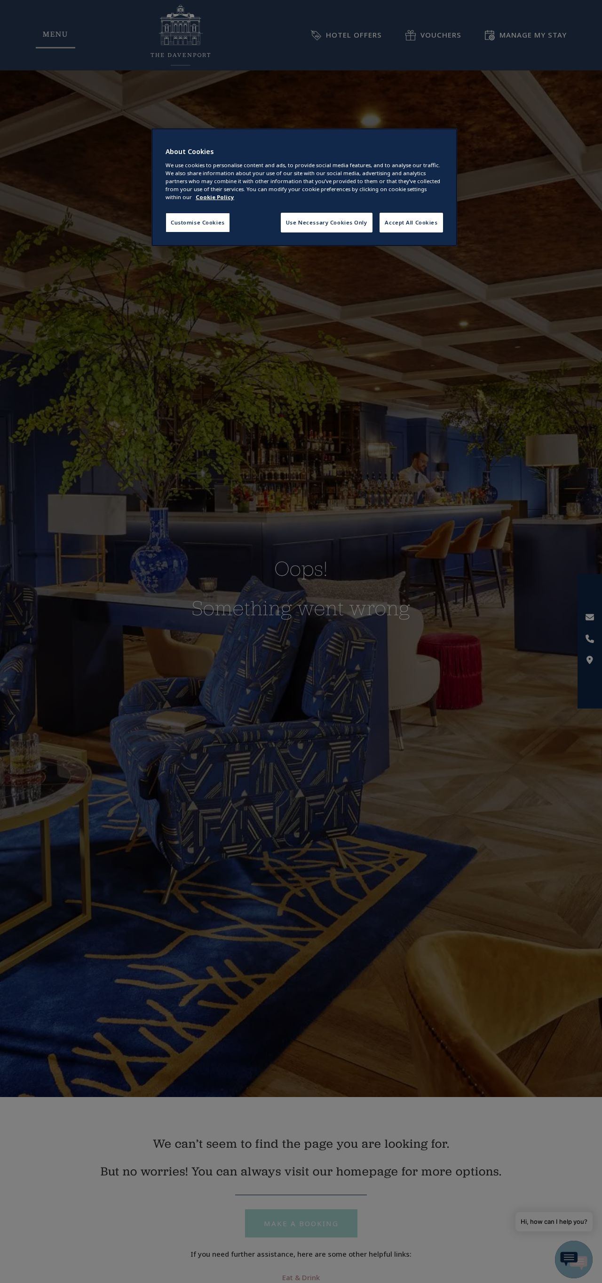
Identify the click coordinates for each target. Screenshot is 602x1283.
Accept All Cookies (411, 222)
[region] (304, 187)
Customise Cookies (198, 222)
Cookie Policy (215, 197)
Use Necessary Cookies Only (326, 222)
